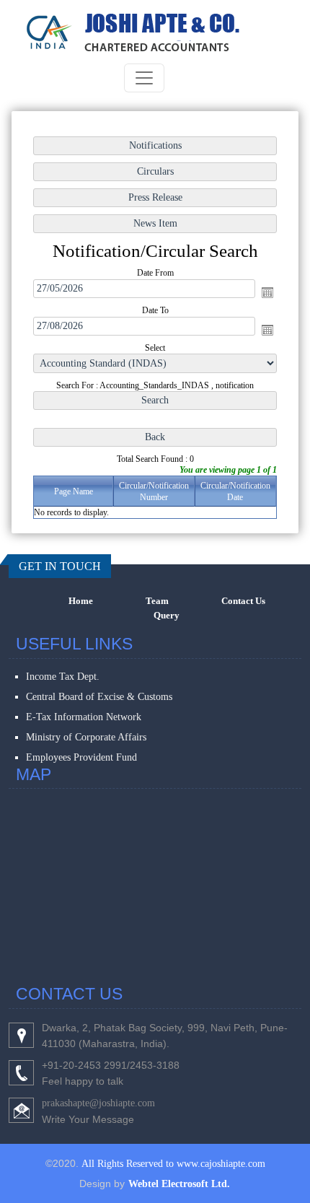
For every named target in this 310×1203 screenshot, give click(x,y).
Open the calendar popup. (267, 292)
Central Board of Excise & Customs (99, 696)
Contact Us (243, 600)
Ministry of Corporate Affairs (86, 737)
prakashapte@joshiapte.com (98, 1103)
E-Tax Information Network (83, 717)
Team (157, 600)
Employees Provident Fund (81, 757)
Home (80, 600)
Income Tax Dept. (62, 676)
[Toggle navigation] (144, 78)
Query (167, 615)
